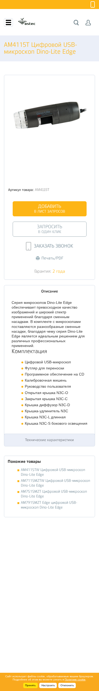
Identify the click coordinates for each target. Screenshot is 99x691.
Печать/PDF (52, 258)
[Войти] (88, 22)
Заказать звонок (53, 246)
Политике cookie (75, 679)
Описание (49, 291)
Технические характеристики (49, 440)
